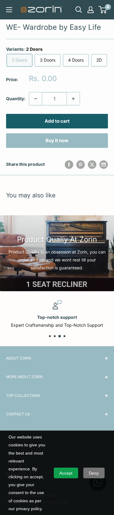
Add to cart (57, 121)
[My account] (91, 9)
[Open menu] (9, 9)
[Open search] (78, 9)
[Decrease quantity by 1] (35, 98)
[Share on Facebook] (69, 164)
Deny (94, 473)
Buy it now (57, 140)
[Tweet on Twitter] (92, 164)
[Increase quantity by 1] (73, 98)
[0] (103, 9)
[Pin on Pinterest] (80, 164)
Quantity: (15, 98)
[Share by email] (103, 164)
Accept (65, 473)
